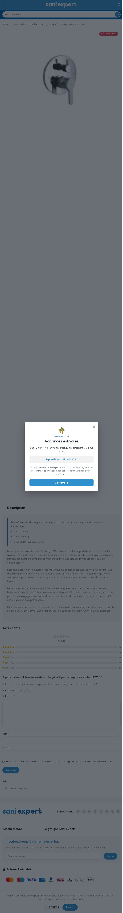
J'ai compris (61, 482)
